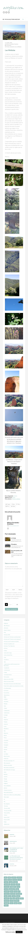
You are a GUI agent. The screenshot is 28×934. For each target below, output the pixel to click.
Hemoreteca (6, 695)
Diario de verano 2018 (9, 681)
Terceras (6, 806)
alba (9, 877)
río (10, 898)
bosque (14, 879)
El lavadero (14, 544)
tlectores (7, 900)
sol (13, 898)
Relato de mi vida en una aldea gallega (12, 794)
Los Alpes (6, 754)
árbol (20, 903)
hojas (17, 889)
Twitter (5, 815)
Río (4, 801)
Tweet (8, 504)
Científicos (6, 659)
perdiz (18, 896)
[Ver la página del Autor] (15, 517)
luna (15, 891)
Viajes (5, 821)
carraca (19, 879)
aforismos (6, 628)
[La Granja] (7, 539)
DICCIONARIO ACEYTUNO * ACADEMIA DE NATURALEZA (17, 849)
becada (9, 879)
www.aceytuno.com (14, 525)
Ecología (6, 715)
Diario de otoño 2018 (8, 679)
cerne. (13, 497)
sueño (17, 898)
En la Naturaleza (7, 688)
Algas (5, 697)
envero (17, 884)
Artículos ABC (7, 634)
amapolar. (12, 834)
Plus (19, 504)
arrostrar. (12, 864)
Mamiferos (6, 728)
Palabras (6, 783)
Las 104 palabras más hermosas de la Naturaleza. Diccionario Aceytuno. (16, 857)
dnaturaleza (7, 884)
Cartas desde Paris (8, 655)
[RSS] (9, 12)
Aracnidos (6, 701)
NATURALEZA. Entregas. (9, 769)
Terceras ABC (7, 808)
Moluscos (6, 733)
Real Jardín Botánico (8, 792)
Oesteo (5, 776)
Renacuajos (6, 797)
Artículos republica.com (9, 643)
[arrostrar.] (6, 865)
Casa (5, 657)
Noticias (5, 774)
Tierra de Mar (7, 812)
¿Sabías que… (7, 824)
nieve (5, 772)
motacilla (13, 893)
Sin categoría (7, 803)
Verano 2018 (7, 819)
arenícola (19, 877)
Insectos (6, 724)
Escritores (6, 690)
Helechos (6, 719)
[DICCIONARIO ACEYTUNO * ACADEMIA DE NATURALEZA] (6, 849)
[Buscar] (23, 19)
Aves (5, 706)
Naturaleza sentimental (9, 767)
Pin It (8, 506)
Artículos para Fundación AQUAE (11, 641)
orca (10, 896)
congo (10, 882)
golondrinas (11, 889)
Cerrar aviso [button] (19, 932)
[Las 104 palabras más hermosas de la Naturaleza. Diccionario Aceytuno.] (6, 857)
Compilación (6, 667)
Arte (5, 632)
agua (6, 877)
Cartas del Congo (8, 652)
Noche (5, 735)
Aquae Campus (7, 630)
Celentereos (6, 712)
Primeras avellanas (16, 498)
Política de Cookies (10, 932)
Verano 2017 (7, 817)
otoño (13, 896)
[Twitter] (4, 12)
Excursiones (8, 45)
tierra (22, 898)
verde (11, 900)
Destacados (6, 676)
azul (5, 879)
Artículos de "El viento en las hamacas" (12, 639)
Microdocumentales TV (9, 760)
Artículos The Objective (9, 646)
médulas (15, 496)
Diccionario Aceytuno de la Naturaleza (12, 683)
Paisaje (5, 778)
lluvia (12, 891)
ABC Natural (6, 625)
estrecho (7, 886)
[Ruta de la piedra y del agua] (7, 552)
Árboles (5, 703)
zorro (11, 903)
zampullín (7, 903)
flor (14, 886)
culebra (15, 882)
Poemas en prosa (7, 790)
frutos (6, 889)
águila (15, 903)
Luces (5, 726)
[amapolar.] (6, 836)
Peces (5, 737)
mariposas (6, 758)
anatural (14, 877)
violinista (17, 900)
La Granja (13, 538)
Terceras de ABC (7, 810)
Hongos (5, 721)
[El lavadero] (7, 545)
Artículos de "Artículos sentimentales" (12, 637)
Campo (5, 650)
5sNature (6, 623)
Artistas (5, 648)
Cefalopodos (7, 710)
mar (19, 891)
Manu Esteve (7, 756)
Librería (5, 749)
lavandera (7, 891)
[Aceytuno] (13, 7)
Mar (5, 730)
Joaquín (5, 747)
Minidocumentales (8, 765)
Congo (5, 672)
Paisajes (5, 781)
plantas (5, 788)
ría (4, 799)
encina (12, 884)
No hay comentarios (13, 46)
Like (14, 504)
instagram (6, 744)
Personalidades (7, 785)
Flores (5, 717)
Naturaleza (18, 893)
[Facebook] (6, 12)
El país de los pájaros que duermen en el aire (13, 686)
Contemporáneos (8, 674)
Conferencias (7, 670)
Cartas (6, 882)
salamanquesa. (13, 841)
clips (5, 661)
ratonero (6, 898)
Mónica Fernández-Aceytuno (12, 44)
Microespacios (7, 763)
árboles (6, 905)
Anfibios (6, 699)
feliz (11, 886)
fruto (18, 886)
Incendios (6, 740)
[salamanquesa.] (6, 843)
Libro (5, 751)
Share (13, 506)
